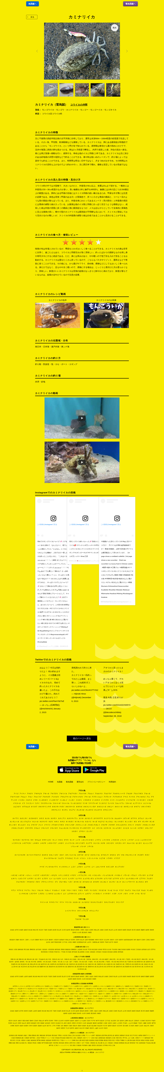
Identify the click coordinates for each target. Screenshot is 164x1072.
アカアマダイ (73, 793)
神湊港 (11, 949)
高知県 (129, 930)
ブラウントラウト (47, 882)
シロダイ (61, 843)
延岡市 (122, 1020)
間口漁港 (26, 949)
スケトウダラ (80, 843)
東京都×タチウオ (91, 988)
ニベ (93, 867)
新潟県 (55, 930)
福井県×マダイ (93, 991)
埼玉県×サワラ (22, 988)
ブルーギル (63, 882)
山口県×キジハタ (126, 996)
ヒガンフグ (22, 878)
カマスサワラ (98, 818)
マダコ (80, 890)
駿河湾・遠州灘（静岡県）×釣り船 (19, 962)
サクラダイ (17, 840)
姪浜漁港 (110, 952)
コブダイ (140, 828)
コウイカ (99, 828)
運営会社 (80, 782)
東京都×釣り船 (25, 964)
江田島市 (136, 1020)
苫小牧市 (131, 1025)
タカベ (61, 855)
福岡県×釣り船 (150, 962)
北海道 (12, 930)
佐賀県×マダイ (15, 1001)
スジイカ (96, 843)
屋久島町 (125, 1025)
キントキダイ (119, 821)
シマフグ (130, 840)
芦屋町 (58, 1025)
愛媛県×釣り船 (43, 966)
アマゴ (125, 797)
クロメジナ (45, 828)
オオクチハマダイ (58, 806)
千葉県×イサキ (72, 988)
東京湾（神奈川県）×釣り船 (145, 959)
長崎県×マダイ (48, 1001)
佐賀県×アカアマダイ (37, 1001)
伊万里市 (79, 1023)
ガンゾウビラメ (25, 821)
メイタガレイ (97, 893)
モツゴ (143, 893)
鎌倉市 (139, 940)
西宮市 (92, 1028)
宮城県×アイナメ (69, 986)
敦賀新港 (92, 1040)
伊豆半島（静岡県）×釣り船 (39, 962)
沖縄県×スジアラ (148, 1001)
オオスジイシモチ (89, 806)
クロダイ (138, 825)
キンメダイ (129, 821)
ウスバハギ (57, 803)
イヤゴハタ (17, 803)
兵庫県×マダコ (127, 994)
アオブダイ (54, 793)
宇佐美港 (114, 949)
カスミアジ (62, 818)
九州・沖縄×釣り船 (66, 959)
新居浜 (94, 1045)
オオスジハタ (101, 806)
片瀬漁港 (78, 1045)
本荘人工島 (111, 1045)
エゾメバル (147, 803)
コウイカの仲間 (78, 104)
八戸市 (54, 1025)
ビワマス (142, 878)
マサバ (69, 890)
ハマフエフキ (82, 875)
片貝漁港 (57, 1038)
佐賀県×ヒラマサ (25, 1001)
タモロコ (113, 855)
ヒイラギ (150, 875)
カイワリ (15, 818)
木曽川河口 (119, 1038)
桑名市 (114, 1025)
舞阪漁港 (42, 1035)
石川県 (64, 930)
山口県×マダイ (116, 996)
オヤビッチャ (108, 810)
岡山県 (111, 930)
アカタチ (129, 793)
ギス (135, 821)
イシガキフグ (53, 800)
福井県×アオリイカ (104, 991)
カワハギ (126, 818)
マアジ (13, 890)
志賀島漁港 (142, 1043)
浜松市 (15, 1020)
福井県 (68, 930)
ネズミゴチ (110, 867)
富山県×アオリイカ (24, 991)
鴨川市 (42, 940)
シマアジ (98, 840)
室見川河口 (111, 1040)
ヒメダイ (71, 878)
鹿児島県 (84, 932)
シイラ (78, 840)
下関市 (56, 1020)
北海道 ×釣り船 (148, 964)
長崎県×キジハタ (59, 1001)
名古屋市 (113, 1020)
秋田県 (26, 1011)
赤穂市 (137, 1025)
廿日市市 (119, 1025)
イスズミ (79, 800)
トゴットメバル (92, 858)
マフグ (121, 890)
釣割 (61, 1052)
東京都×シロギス (102, 988)
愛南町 (135, 1023)
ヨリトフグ (120, 902)
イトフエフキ (130, 800)
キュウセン (109, 821)
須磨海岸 (122, 1035)
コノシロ (133, 828)
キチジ (56, 821)
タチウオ (80, 855)
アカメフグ (38, 797)
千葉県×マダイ (53, 988)
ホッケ (119, 882)
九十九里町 (82, 1020)
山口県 (115, 930)
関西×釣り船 (22, 959)
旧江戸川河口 (134, 1035)
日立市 (46, 940)
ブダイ (37, 882)
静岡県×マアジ (133, 991)
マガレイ (48, 890)
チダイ (147, 855)
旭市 (135, 940)
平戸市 (93, 1020)
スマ (124, 843)
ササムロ (38, 840)
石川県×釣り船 (82, 969)
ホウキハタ (77, 882)
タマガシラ (105, 855)
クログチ (104, 825)
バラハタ (126, 875)
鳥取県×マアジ (38, 996)
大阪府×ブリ (101, 994)
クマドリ (47, 825)
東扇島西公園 (19, 1038)
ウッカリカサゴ (76, 803)
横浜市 (22, 940)
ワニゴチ (86, 919)
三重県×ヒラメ (43, 994)
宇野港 (60, 1035)
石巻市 (89, 1020)
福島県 (26, 930)
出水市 (101, 1028)
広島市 (143, 940)
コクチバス (107, 828)
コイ (93, 828)
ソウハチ (83, 846)
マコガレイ (56, 890)
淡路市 (77, 1020)
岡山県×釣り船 (34, 966)
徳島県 (138, 930)
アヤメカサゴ (140, 797)
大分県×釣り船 (148, 966)
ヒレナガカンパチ (132, 878)
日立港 (18, 1040)
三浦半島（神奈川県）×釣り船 (95, 959)
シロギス (36, 843)
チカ (122, 855)
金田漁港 (144, 949)
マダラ (86, 890)
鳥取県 (120, 930)
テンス (76, 858)
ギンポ (151, 821)
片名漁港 (104, 952)
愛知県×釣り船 (63, 964)
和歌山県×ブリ (15, 996)
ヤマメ (62, 902)
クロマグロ (29, 828)
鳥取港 (143, 1040)
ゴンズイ (89, 831)
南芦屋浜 (32, 1038)
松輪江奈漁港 (122, 949)
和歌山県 (96, 930)
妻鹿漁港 (122, 1043)
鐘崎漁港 (20, 949)
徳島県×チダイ (23, 998)
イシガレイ (63, 800)
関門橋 (39, 1040)
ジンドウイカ (69, 843)
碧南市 (80, 1025)
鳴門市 (47, 1020)
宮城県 (21, 930)
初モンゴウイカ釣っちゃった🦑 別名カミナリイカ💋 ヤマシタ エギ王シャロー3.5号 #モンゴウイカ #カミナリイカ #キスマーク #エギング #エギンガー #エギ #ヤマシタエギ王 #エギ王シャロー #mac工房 (85, 549)
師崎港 (43, 1040)
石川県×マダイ (70, 991)
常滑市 (10, 1023)
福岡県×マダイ (125, 998)
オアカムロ (26, 806)
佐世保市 (47, 1023)
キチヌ (62, 821)
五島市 (114, 1023)
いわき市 (130, 1023)
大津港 (83, 1035)
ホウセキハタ (87, 882)
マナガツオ (102, 890)
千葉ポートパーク (65, 1040)
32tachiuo (42, 646)
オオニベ (110, 806)
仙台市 (44, 1025)
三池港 (13, 1038)
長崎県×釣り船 (92, 966)
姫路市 (72, 1020)
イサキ (35, 800)
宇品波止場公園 (150, 1043)
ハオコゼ (14, 875)
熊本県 (75, 932)
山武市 (89, 942)
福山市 (24, 1023)
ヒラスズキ (99, 878)
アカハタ (147, 793)
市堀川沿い (57, 952)
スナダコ (118, 843)
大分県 (79, 932)
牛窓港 (118, 1040)
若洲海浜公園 (13, 1035)
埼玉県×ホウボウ (43, 988)
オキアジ (137, 806)
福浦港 (128, 949)
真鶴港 (63, 949)
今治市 (84, 1023)
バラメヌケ (142, 875)
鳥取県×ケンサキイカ (27, 996)
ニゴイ (73, 867)
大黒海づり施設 (25, 1040)
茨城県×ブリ (147, 986)
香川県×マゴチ (54, 998)
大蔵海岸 (79, 1038)
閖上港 (112, 1035)
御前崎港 (33, 1040)
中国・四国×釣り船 (54, 959)
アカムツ (24, 797)
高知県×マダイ (116, 998)
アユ (148, 797)
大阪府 (87, 930)
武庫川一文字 (80, 1043)
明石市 (101, 940)
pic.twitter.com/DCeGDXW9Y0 (116, 705)
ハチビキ (54, 875)
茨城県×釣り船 (15, 964)
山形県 (26, 976)
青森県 (17, 1011)
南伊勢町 (100, 1023)
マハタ (115, 890)
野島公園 (107, 1035)
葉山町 (89, 1025)
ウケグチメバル (46, 803)
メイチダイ (107, 893)
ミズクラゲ (33, 893)
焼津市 (149, 1023)
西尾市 (35, 1025)
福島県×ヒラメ (120, 986)
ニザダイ (80, 867)
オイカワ (34, 806)
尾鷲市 (63, 1028)
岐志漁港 (95, 949)
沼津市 (78, 940)
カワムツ (141, 818)
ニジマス (87, 867)
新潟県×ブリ (151, 988)
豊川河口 (13, 1040)
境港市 (116, 942)
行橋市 (71, 1025)
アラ (152, 797)
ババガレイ (118, 875)
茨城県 (50, 930)
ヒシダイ (38, 878)
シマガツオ (115, 840)
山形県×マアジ (88, 986)
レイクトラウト (70, 911)
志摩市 (127, 1020)
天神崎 (74, 1040)
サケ (32, 840)
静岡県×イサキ (124, 991)
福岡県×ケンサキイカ (147, 998)
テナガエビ (69, 858)
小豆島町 (142, 1020)
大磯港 (39, 1043)
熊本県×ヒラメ (91, 1001)
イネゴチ (150, 800)
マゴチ (63, 890)
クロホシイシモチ (148, 825)
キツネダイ (70, 821)
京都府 (102, 930)
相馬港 (140, 1035)
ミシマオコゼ (23, 893)
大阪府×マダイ (83, 994)
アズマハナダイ (77, 797)
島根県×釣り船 (129, 966)
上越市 (96, 1028)
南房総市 (62, 940)
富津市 (73, 940)
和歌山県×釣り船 (35, 964)
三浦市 (27, 940)
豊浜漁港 (54, 1035)
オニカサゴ (89, 810)
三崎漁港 (116, 1043)
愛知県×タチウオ (16, 994)
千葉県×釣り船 (131, 962)
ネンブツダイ (119, 867)
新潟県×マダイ (143, 988)
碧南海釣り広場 (110, 1038)
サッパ (54, 840)
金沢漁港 (38, 949)
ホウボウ (96, 882)
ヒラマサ (116, 878)
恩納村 (40, 1025)
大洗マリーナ (87, 1038)
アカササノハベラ (119, 793)
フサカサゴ (30, 882)
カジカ (47, 818)
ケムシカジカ (63, 828)
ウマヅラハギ (93, 803)
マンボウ (150, 890)
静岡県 (77, 930)
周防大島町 (25, 1020)
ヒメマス (79, 878)
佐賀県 (70, 979)
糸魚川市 (146, 1025)
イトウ (112, 800)
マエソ (33, 890)
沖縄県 (90, 932)
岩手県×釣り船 (110, 966)
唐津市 (29, 1023)
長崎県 (152, 930)
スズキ (103, 843)
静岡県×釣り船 (141, 962)
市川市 (105, 1025)
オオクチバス (70, 806)
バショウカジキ (107, 875)
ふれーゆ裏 (130, 1038)
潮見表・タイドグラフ (97, 1052)
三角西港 (92, 1043)
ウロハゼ (128, 803)
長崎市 (32, 1020)
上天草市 (119, 1023)
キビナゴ (101, 821)
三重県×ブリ (25, 994)
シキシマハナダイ (87, 840)
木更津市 (67, 1020)
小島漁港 (110, 1043)
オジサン (65, 810)
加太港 (85, 949)
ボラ (146, 882)
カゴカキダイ (33, 818)
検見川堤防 (85, 1040)
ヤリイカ (68, 902)
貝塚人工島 (71, 1035)
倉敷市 (77, 1028)
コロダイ (75, 831)
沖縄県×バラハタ (87, 1003)
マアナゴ (20, 890)
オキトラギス (146, 806)
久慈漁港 (44, 949)
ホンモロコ (140, 882)
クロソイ (131, 825)
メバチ (131, 893)
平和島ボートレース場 (47, 1038)
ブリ (56, 882)
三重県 (82, 930)
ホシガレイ (104, 882)
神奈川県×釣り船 (121, 962)
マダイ (74, 890)
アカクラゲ (108, 793)
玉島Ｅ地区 (94, 1038)
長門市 (154, 1023)
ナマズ (42, 867)
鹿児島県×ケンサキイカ (123, 1001)
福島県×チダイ (129, 986)
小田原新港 (51, 949)
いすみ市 (32, 940)
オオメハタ (118, 806)
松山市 (15, 1023)
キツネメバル (79, 821)
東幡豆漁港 (12, 1043)
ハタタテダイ (45, 875)
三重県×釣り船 (129, 964)
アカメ (30, 797)
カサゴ (41, 818)
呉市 (118, 1020)
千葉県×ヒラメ (62, 988)
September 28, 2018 (112, 716)
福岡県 (147, 930)
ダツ (118, 855)
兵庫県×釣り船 (54, 964)
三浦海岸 (26, 1038)
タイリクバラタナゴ (34, 855)
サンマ (72, 840)
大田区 (70, 942)
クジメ (40, 825)
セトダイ (139, 843)
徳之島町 (94, 1025)
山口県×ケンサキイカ (138, 996)
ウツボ (85, 803)
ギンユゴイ (22, 825)
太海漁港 (92, 952)
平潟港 (63, 952)
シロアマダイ (26, 843)
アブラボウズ (117, 797)
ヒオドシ (14, 878)
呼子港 (125, 1038)
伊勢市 (74, 1023)
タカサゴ (45, 855)
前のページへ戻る (82, 738)
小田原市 (56, 940)
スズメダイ (110, 843)
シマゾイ (123, 840)
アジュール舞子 (90, 1035)
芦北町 (125, 1023)
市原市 (106, 1028)
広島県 (106, 930)
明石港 (105, 949)
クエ (28, 825)
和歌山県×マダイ (138, 994)
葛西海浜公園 (100, 1035)
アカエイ (91, 793)
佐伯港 (152, 1040)
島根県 (124, 930)
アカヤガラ (46, 797)
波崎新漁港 (101, 1038)
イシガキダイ (43, 800)
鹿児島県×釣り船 (82, 966)
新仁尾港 (73, 1045)
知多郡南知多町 (128, 940)
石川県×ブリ (51, 991)
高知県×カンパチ (93, 998)
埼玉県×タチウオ (32, 988)
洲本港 (67, 1043)
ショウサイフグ (145, 840)
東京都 (30, 930)
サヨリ (60, 840)
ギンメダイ (13, 825)
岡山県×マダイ (69, 996)
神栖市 (75, 942)
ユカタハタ (76, 902)
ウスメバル (65, 803)
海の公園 (78, 1040)
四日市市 (148, 1020)
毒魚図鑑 (69, 782)
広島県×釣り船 (73, 964)
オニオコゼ (80, 810)
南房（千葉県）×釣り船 (55, 962)
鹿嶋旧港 (32, 949)
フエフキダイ (20, 882)
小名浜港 (64, 1035)
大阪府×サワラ (92, 994)
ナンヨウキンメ (64, 867)
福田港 (117, 1035)
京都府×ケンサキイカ (54, 994)
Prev (37, 51)
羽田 (152, 1038)
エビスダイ (17, 806)
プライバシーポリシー (96, 782)
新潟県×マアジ (13, 991)
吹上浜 (105, 1043)
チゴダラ (140, 855)
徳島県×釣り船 (72, 966)
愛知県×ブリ (142, 991)
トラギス (109, 858)
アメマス (132, 797)
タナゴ (87, 855)
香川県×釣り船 (139, 966)
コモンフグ (149, 828)
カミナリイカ (108, 818)
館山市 (82, 940)
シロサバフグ (52, 843)
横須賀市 (12, 940)
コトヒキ (126, 828)
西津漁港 (120, 952)
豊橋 (17, 1043)
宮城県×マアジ (58, 986)
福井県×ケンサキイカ (82, 991)
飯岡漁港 (57, 949)
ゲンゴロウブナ (85, 828)
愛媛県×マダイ (64, 998)
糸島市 (112, 940)
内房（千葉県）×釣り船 (91, 962)
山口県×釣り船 (15, 966)
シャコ (137, 840)
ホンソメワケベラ (128, 882)
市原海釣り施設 (86, 1045)
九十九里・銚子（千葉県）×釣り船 (73, 962)
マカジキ (40, 890)
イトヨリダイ (141, 800)
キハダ (94, 821)
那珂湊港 (74, 952)
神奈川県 (35, 930)
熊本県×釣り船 (62, 966)
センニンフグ (147, 843)
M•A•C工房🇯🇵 (74, 561)
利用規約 (112, 782)
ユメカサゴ (85, 902)
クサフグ (34, 825)
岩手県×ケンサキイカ (19, 986)
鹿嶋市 (37, 940)
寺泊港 (133, 949)
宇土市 (68, 1028)
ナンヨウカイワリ (51, 867)
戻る (32, 17)
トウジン (83, 858)
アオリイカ (63, 793)
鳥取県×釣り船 (138, 964)
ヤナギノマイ (53, 902)
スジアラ (89, 843)
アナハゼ (87, 797)
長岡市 (102, 942)
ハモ (89, 875)
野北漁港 (63, 1038)
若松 (74, 1038)
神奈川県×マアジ (113, 988)
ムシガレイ (58, 893)
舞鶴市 (66, 1025)
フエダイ (150, 878)
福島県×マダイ (110, 986)
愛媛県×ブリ (72, 998)
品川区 (48, 942)
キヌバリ (88, 821)
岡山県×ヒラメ (78, 996)
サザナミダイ (46, 840)
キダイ (51, 821)
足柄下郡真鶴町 (89, 940)
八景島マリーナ (139, 1038)
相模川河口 (69, 1038)
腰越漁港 (68, 949)
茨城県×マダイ (139, 986)
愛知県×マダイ (151, 991)
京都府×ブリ (65, 994)
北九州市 (106, 940)
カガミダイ (24, 818)
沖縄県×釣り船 (101, 964)
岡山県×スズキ (60, 996)
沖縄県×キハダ (76, 1003)
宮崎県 (88, 1013)
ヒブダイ (45, 878)
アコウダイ (55, 797)
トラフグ (117, 858)
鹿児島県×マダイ (111, 1001)
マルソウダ (136, 890)
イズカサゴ (87, 800)
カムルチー (118, 818)
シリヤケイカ (16, 843)
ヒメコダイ (57, 878)
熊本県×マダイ (82, 1001)
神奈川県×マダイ (123, 988)
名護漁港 (48, 1040)
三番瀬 (29, 1035)
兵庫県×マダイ (118, 994)
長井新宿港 (44, 952)
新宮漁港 (61, 1043)
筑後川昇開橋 (99, 1040)
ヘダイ (70, 882)
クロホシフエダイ (17, 828)
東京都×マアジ (81, 988)
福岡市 (121, 940)
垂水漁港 (132, 1040)
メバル (137, 893)
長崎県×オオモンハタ (70, 1001)
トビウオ (102, 858)
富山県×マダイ (42, 991)
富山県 (59, 930)
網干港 (51, 1045)
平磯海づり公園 (125, 1040)
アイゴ (16, 793)
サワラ (66, 840)
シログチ (43, 843)
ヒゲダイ (30, 878)
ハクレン (29, 875)
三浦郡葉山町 (96, 942)
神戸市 (98, 1020)
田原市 (17, 1025)
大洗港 (87, 952)
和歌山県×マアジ (148, 994)
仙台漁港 (22, 1043)
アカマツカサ (15, 797)
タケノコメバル (70, 855)
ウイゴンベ (30, 803)
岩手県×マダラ (30, 986)
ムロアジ (88, 893)
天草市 (53, 1023)
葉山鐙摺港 (81, 952)
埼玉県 (41, 930)
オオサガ (79, 806)
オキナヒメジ (56, 810)
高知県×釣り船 (53, 966)
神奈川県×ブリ (133, 988)
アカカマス (99, 793)
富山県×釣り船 (101, 966)
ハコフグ (36, 875)
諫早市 (72, 1028)
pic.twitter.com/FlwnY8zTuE (52, 701)
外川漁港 (68, 952)
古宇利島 (105, 1045)
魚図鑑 (59, 782)
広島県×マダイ (88, 996)
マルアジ (128, 890)
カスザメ (54, 818)
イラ (23, 803)
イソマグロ (105, 800)
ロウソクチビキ (82, 911)
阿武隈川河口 (56, 1040)
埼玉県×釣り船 (25, 966)
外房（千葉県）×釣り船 (129, 959)
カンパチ (148, 818)
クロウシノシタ (81, 825)
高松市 (75, 1025)
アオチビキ (38, 793)
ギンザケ (145, 821)
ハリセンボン (96, 875)
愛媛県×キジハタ (82, 998)
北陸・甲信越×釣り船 (41, 959)
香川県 (134, 930)
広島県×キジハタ (98, 996)
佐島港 (100, 949)
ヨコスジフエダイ (96, 902)
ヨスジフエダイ (109, 902)
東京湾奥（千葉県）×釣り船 (107, 962)
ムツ (64, 893)
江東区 (148, 940)
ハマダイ (73, 875)
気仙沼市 (100, 1025)
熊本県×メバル (100, 1001)
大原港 (15, 949)
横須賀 (106, 1040)
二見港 (38, 1038)
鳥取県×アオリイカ (49, 996)
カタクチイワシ (72, 818)
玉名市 (141, 1025)
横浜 (38, 1035)
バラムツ (134, 875)
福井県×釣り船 (45, 964)
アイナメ (23, 793)
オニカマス (98, 810)
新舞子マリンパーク (149, 1035)
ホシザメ (112, 882)
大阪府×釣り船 (91, 964)
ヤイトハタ (44, 902)
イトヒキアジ (120, 800)
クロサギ (111, 825)
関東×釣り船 (14, 959)
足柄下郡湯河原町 (56, 942)
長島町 (42, 1023)
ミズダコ (41, 893)
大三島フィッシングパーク (62, 1045)
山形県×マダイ (78, 986)
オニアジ (72, 810)
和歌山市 (68, 940)
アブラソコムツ (97, 797)
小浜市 (116, 940)
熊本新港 (132, 1043)
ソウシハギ (75, 846)
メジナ (120, 893)
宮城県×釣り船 (120, 964)
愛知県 (73, 930)
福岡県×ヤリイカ (136, 998)
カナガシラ (88, 818)
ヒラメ (122, 878)
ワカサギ (78, 919)
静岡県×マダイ (114, 991)
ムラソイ (81, 893)
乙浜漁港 (138, 949)
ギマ (139, 821)
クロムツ (37, 828)
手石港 (90, 949)
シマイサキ (106, 840)
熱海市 (153, 940)
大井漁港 (98, 952)
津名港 (34, 1043)
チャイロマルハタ (50, 858)
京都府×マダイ (74, 994)
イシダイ (71, 800)
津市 (38, 1023)
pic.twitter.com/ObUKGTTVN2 (85, 690)
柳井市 (58, 1028)
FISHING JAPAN (70, 1052)
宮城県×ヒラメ (49, 986)
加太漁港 (78, 1035)
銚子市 (111, 942)
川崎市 (152, 1025)
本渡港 (147, 1040)
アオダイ (30, 793)
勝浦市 (51, 940)
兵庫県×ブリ (109, 994)
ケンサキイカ (74, 828)
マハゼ (109, 890)
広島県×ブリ (107, 996)
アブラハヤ (107, 797)
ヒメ (50, 878)
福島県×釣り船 (120, 966)
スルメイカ (131, 843)
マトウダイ (93, 890)
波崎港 (115, 952)
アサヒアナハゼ (65, 797)
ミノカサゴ (49, 893)
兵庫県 (91, 930)
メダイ (125, 893)
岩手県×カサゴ (39, 986)
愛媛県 (143, 930)
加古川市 (82, 1028)
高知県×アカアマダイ (104, 998)
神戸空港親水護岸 (47, 1043)
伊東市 (97, 940)
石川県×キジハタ (61, 991)
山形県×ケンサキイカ (99, 986)
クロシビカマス (121, 825)
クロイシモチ (69, 825)
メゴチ (114, 893)
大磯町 (145, 1023)
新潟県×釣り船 (82, 964)
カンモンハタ (14, 821)
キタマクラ (43, 821)
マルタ (143, 890)
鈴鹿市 (26, 1025)
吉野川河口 (72, 1043)
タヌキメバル (95, 855)
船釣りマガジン (83, 1052)
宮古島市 (58, 1023)
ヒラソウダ (108, 878)
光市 (62, 1025)
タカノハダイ (53, 855)
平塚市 (107, 942)
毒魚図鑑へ (131, 4)
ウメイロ (111, 803)
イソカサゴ (96, 800)
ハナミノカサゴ (63, 875)
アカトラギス (138, 793)
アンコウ (14, 800)
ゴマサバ (82, 831)
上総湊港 (79, 949)
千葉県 (45, 930)
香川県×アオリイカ (44, 998)
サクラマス (25, 840)
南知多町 (89, 1023)
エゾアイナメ (137, 803)
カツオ (81, 818)
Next (127, 51)
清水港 (127, 1035)
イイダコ (21, 800)
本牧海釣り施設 (22, 1035)
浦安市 (69, 1023)
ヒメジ (64, 878)
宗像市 (18, 940)
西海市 (84, 1025)
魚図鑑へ (32, 4)
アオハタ (46, 793)
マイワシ (27, 890)
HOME (50, 782)
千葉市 (140, 1023)
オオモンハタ (128, 806)
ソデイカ (90, 846)
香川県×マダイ (33, 998)
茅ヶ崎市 (64, 1023)
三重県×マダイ (33, 994)
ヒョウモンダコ (88, 878)
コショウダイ (117, 828)
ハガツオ (21, 875)
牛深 (137, 1043)
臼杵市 (31, 1025)
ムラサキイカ (72, 893)
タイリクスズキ (20, 855)
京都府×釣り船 (110, 964)
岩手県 (17, 930)
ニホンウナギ (100, 867)
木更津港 (55, 1043)
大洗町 (105, 1023)
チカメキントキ (130, 855)
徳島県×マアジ (14, 998)
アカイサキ (82, 793)
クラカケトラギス (57, 825)
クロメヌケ (54, 828)
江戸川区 (64, 942)
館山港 (127, 1043)
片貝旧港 (51, 952)
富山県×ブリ (34, 991)
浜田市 (110, 1023)
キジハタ (35, 821)
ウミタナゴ (103, 803)
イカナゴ (29, 800)
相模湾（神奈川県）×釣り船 (112, 959)
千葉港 (87, 1043)
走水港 (109, 949)
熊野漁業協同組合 (107, 602)
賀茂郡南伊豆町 (81, 942)
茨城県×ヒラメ (13, 988)
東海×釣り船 (30, 959)
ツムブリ (61, 858)
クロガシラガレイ (94, 825)
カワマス (134, 818)
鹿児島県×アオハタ (137, 1001)
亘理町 (12, 1025)
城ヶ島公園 (98, 1043)
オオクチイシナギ (44, 806)
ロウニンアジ (94, 911)
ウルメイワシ (119, 803)
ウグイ (37, 803)
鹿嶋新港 (74, 949)
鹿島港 (34, 1035)
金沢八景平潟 (151, 949)
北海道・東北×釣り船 (78, 959)
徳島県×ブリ (149, 996)
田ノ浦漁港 (28, 1043)
